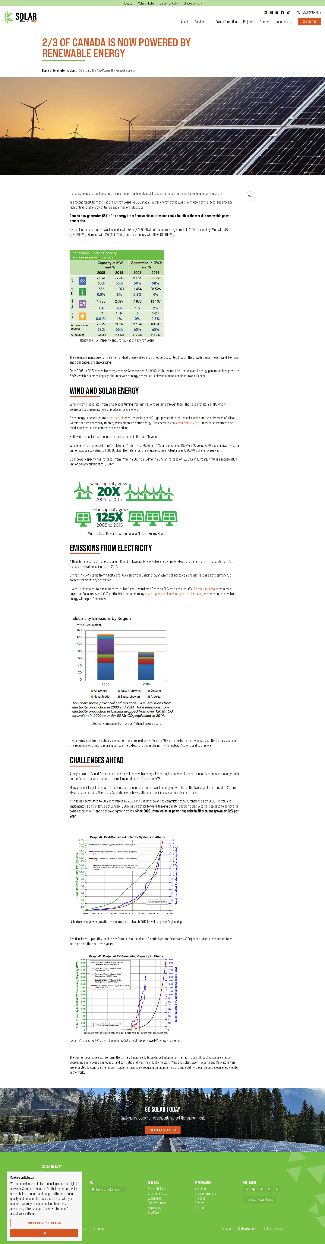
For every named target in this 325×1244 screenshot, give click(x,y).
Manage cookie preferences (44, 1223)
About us (200, 1189)
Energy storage (156, 1203)
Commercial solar (158, 1193)
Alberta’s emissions (206, 589)
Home (45, 70)
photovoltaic (116, 418)
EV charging (154, 1198)
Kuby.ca (226, 1228)
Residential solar (157, 1189)
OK (44, 1233)
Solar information (64, 70)
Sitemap (98, 1228)
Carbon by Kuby (247, 1228)
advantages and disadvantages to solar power (173, 593)
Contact (200, 1207)
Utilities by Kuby (273, 1228)
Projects (200, 1198)
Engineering (154, 1207)
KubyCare (153, 1212)
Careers (199, 1203)
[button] (201, 21)
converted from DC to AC (185, 423)
